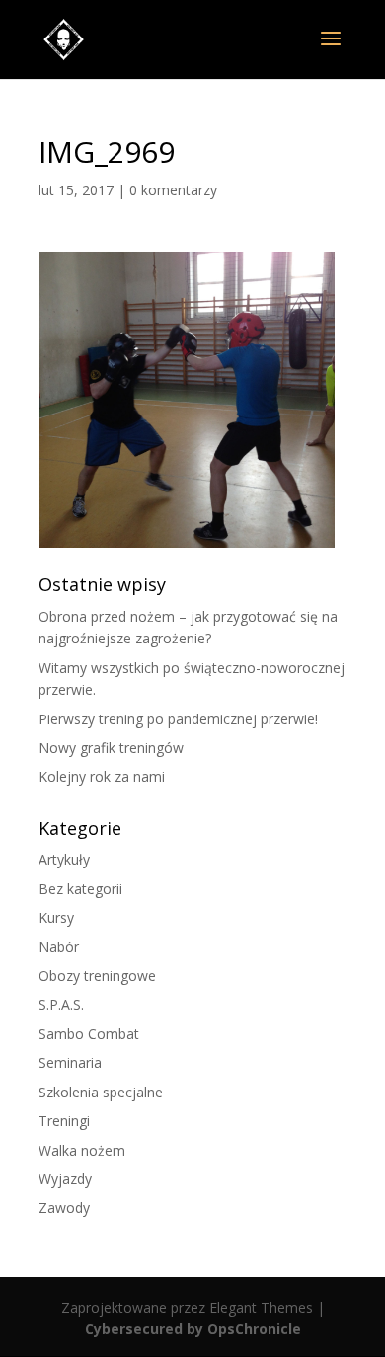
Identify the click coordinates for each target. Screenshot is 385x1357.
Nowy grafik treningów (111, 747)
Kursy (56, 917)
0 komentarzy (173, 190)
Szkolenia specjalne (100, 1092)
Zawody (64, 1207)
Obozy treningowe (97, 975)
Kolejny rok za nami (101, 776)
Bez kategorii (80, 888)
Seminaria (70, 1062)
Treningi (64, 1120)
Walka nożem (81, 1150)
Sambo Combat (88, 1033)
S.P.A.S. (61, 1004)
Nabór (58, 947)
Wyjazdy (65, 1178)
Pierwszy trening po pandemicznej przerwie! (178, 719)
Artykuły (64, 859)
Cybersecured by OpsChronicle (193, 1328)
